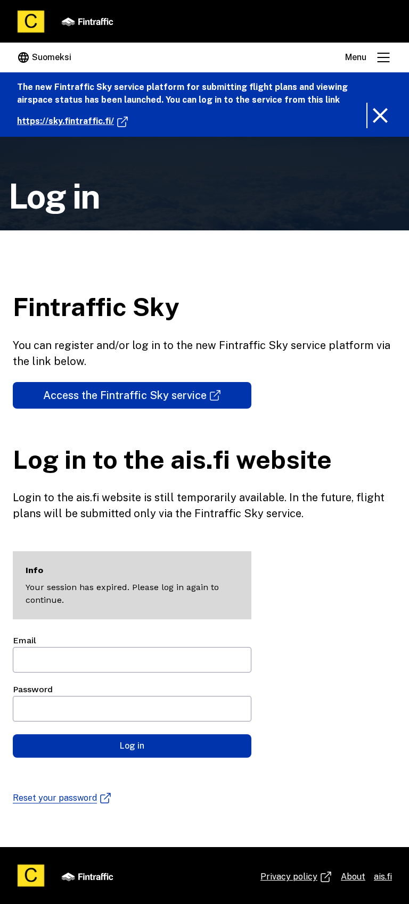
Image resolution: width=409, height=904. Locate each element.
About (353, 877)
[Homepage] (31, 21)
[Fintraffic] (87, 21)
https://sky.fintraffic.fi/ (73, 120)
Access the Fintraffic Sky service (134, 399)
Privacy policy (296, 877)
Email (24, 640)
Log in (132, 746)
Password (33, 689)
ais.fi (383, 877)
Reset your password (55, 799)
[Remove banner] (379, 115)
